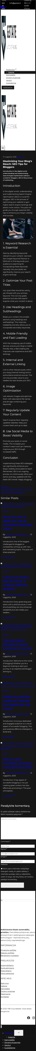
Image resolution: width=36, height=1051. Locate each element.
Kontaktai (5, 997)
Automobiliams (7, 965)
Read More (8, 557)
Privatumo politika (8, 950)
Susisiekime (11, 83)
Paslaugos (9, 1033)
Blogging (20, 157)
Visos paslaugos (7, 973)
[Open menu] (3, 148)
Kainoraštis (10, 75)
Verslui (9, 80)
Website (4, 864)
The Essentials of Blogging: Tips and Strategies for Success (17, 643)
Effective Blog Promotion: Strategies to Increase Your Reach (18, 763)
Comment (5, 842)
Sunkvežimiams (7, 968)
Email (4, 857)
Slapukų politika (7, 953)
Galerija (11, 72)
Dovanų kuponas (13, 78)
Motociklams (6, 971)
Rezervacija (5, 994)
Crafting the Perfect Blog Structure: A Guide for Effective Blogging (16, 489)
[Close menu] (1, 1026)
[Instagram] (5, 8)
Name (4, 849)
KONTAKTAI (7, 87)
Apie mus (5, 983)
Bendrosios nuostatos (10, 956)
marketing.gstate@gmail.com (17, 534)
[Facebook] (2, 8)
